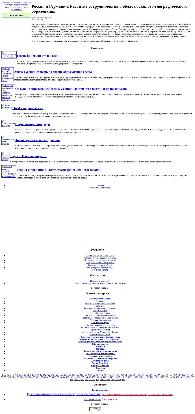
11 (20, 375)
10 (17, 375)
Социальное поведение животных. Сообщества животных (100, 283)
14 (28, 375)
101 (67, 377)
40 (97, 375)
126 (159, 377)
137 (75, 379)
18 (38, 375)
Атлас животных (109, 399)
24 (54, 375)
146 (108, 379)
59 (147, 375)
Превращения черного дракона (37, 140)
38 (91, 375)
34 (81, 375)
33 (78, 375)
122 (144, 377)
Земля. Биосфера (100, 363)
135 (192, 377)
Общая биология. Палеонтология (100, 303)
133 (185, 377)
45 (110, 375)
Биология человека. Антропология (100, 351)
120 (136, 377)
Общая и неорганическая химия (100, 325)
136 (71, 379)
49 (121, 375)
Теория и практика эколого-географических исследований (59, 169)
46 (113, 375)
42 (102, 375)
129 (170, 377)
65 (163, 375)
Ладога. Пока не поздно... (28, 156)
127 (162, 377)
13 (25, 375)
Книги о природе (100, 390)
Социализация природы (32, 124)
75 (189, 375)
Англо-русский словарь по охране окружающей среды (53, 71)
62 (155, 375)
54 (134, 375)
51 (126, 375)
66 (166, 375)
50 (123, 375)
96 (53, 377)
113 (111, 377)
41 (99, 375)
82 (15, 377)
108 (93, 377)
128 (166, 377)
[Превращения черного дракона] (8, 144)
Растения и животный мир (100, 265)
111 (104, 377)
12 (22, 375)
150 (123, 379)
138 (79, 379)
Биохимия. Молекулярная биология (100, 308)
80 (10, 377)
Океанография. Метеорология (100, 353)
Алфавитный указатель (100, 188)
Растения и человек (100, 270)
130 (173, 377)
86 (26, 377)
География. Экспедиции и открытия (100, 358)
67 (168, 375)
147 (112, 379)
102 (71, 377)
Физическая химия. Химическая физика (100, 332)
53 (131, 375)
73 (184, 375)
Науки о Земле (100, 311)
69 (174, 375)
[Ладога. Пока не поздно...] (5, 160)
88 (31, 377)
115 (118, 377)
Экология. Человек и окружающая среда (100, 337)
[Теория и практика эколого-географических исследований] (9, 176)
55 (136, 375)
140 (86, 379)
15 (30, 375)
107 (89, 377)
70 (176, 375)
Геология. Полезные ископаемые (100, 315)
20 (44, 375)
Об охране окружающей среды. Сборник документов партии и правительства (71, 88)
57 (142, 375)
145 (105, 379)
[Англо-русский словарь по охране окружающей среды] (7, 80)
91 (39, 377)
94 (47, 377)
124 (151, 377)
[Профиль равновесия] (6, 107)
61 (152, 375)
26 (60, 375)
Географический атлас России (38, 55)
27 (62, 375)
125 (155, 377)
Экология (100, 368)
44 (107, 375)
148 (116, 379)
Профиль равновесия (27, 108)
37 (89, 375)
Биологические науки (100, 299)
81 (13, 377)
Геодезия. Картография (100, 320)
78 (5, 377)
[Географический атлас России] (9, 57)
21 (46, 375)
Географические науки (100, 313)
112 (107, 377)
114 (115, 377)
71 (179, 375)
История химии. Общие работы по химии (100, 327)
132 (181, 377)
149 (119, 379)
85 (23, 377)
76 (192, 375)
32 (75, 375)
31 (73, 375)
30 (70, 375)
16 (33, 375)
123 (147, 377)
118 (129, 377)
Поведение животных (100, 281)
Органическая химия (100, 330)
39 (94, 375)
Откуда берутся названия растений (100, 258)
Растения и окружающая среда (100, 255)
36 (86, 375)
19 (41, 375)
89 (34, 377)
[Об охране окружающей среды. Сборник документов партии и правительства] (8, 100)
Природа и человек (100, 365)
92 (42, 377)
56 (139, 375)
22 (49, 375)
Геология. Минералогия (100, 356)
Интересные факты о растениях (100, 263)
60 (150, 375)
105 (82, 377)
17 (36, 375)
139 (82, 379)
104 (78, 377)
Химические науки (100, 322)
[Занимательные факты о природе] (65, 9)
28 (65, 375)
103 (75, 377)
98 (58, 377)
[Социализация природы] (8, 125)
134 (188, 377)
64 (160, 375)
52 (128, 375)
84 (21, 377)
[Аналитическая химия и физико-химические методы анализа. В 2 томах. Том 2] (64, 394)
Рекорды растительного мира (100, 267)
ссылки (97, 412)
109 (97, 377)
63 (158, 375)
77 (2, 377)
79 (7, 377)
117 (125, 377)
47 (115, 375)
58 (144, 375)
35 (83, 375)
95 (50, 377)
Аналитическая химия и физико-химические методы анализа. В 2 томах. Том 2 (137, 394)
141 (90, 379)
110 (100, 377)
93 (45, 377)
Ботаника (100, 306)
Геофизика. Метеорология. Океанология (100, 318)
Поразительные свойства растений (100, 260)
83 (18, 377)
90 (37, 377)
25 (57, 375)
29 (67, 375)
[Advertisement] (97, 218)
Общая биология (100, 344)
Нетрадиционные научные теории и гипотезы (100, 342)
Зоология (100, 301)
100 (63, 377)
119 (133, 377)
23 (52, 375)
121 (140, 377)
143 (97, 379)
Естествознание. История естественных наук (100, 339)
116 (122, 377)
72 (182, 375)
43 (105, 375)
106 (86, 377)
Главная (100, 185)
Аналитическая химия (100, 334)
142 (93, 379)
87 (29, 377)
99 (61, 377)
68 (171, 375)
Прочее (100, 370)
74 (187, 375)
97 (55, 377)
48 (118, 375)
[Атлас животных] (92, 399)
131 (177, 377)
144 (101, 379)
